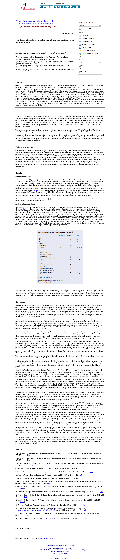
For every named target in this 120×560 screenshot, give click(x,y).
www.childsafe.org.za (51, 518)
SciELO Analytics (87, 29)
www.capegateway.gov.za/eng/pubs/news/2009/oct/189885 (35, 510)
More (82, 66)
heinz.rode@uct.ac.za (45, 538)
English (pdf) (86, 35)
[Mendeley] (80, 66)
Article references (87, 41)
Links (28, 455)
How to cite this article (89, 44)
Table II (25, 209)
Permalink (84, 72)
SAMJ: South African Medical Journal (34, 21)
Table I (35, 190)
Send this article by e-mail (90, 54)
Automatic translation (88, 50)
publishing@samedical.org (60, 558)
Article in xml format (88, 38)
